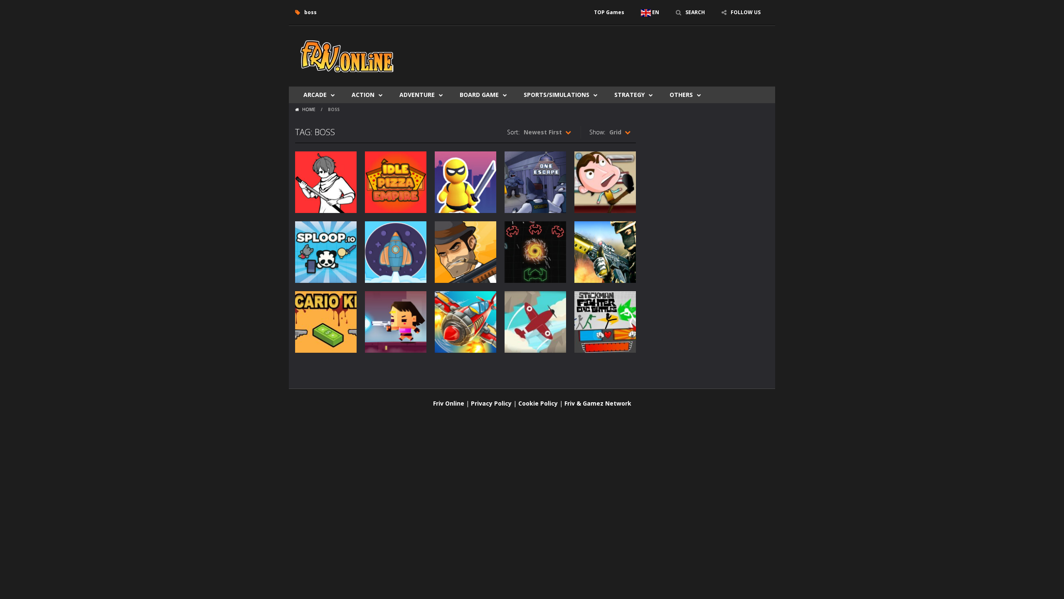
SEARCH (695, 12)
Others (681, 95)
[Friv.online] (347, 55)
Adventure (417, 95)
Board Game (479, 95)
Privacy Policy (491, 403)
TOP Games (609, 12)
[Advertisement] (617, 50)
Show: (597, 132)
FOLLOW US (746, 12)
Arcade (315, 95)
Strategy (629, 95)
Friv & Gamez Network (597, 403)
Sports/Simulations (556, 95)
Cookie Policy (538, 403)
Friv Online (448, 403)
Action (363, 95)
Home (309, 109)
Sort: (513, 132)
